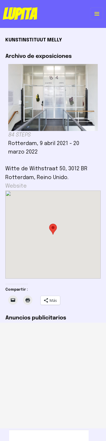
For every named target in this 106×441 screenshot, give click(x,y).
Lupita (20, 13)
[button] (53, 229)
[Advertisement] (53, 375)
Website (16, 186)
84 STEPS (19, 135)
